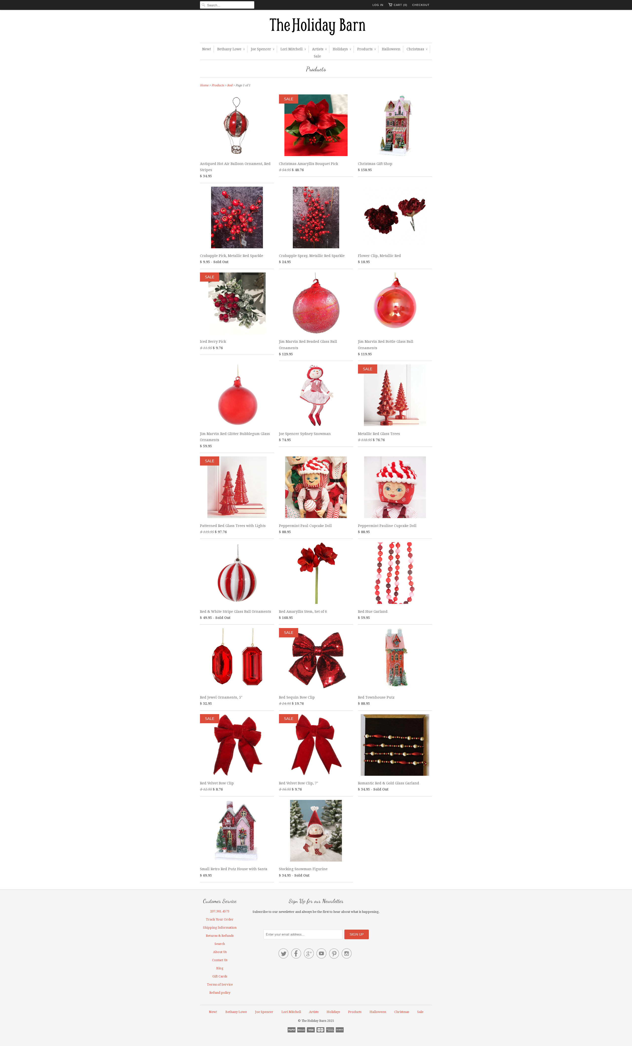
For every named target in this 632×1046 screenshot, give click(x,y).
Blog (219, 968)
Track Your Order (220, 919)
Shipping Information (220, 927)
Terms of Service (220, 984)
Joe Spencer (262, 49)
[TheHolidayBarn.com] (316, 27)
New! (206, 49)
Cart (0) (400, 4)
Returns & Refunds (220, 936)
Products (366, 49)
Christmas (417, 49)
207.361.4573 (219, 911)
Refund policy (219, 992)
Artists (319, 49)
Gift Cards (219, 976)
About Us (220, 952)
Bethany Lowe (231, 49)
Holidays (342, 49)
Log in (378, 4)
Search (220, 944)
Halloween (391, 49)
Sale (317, 56)
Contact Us (219, 960)
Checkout (421, 4)
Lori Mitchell (293, 49)
